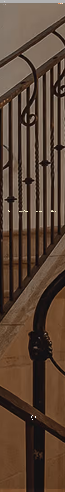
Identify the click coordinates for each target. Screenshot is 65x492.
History (54, 211)
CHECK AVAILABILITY (60, 3)
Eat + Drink (23, 211)
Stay (9, 211)
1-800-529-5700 (60, 1)
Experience (39, 211)
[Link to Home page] (4, 3)
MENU (5, 6)
